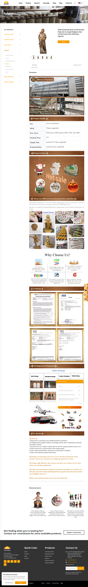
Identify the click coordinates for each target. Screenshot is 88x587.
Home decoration (9, 76)
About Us (37, 3)
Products (28, 3)
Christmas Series (8, 34)
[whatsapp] (5, 564)
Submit (69, 407)
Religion (22, 16)
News (54, 3)
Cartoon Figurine (9, 69)
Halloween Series (9, 39)
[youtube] (12, 561)
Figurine (17, 16)
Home (20, 3)
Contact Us (69, 3)
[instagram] (8, 561)
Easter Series (7, 45)
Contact (26, 558)
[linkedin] (15, 561)
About (43, 583)
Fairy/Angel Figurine (10, 61)
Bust (7, 72)
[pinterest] (5, 561)
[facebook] (18, 561)
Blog (60, 3)
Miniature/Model (9, 82)
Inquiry (63, 41)
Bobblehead (8, 66)
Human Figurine (9, 55)
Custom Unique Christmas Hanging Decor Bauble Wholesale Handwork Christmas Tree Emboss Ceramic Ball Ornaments (38, 513)
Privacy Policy (55, 583)
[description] (7, 548)
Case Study (46, 3)
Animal (7, 58)
